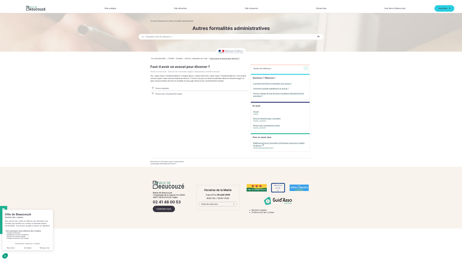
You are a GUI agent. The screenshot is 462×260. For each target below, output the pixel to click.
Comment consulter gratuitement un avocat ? (271, 89)
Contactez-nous (164, 209)
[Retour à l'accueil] (35, 8)
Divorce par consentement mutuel (168, 94)
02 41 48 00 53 (167, 202)
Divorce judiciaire (161, 88)
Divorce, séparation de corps (196, 58)
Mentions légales (259, 210)
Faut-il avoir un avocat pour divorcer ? (225, 58)
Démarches (321, 8)
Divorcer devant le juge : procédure (267, 118)
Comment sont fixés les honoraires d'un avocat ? (272, 84)
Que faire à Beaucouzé (394, 8)
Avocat (256, 112)
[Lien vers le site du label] (257, 188)
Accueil (153, 21)
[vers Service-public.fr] (231, 51)
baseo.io (173, 164)
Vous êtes (442, 8)
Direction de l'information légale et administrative (168, 161)
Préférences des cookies (262, 212)
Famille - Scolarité (175, 58)
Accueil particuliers (159, 58)
